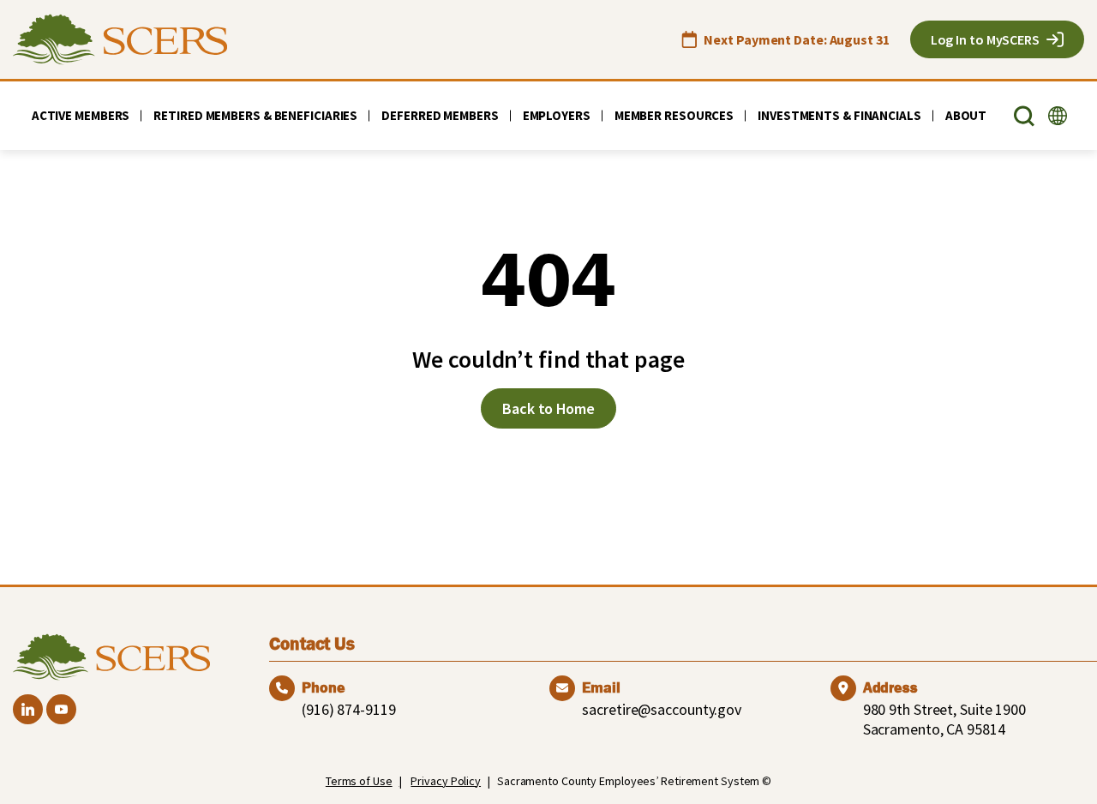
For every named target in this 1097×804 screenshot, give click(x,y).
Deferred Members (439, 115)
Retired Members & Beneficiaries (255, 115)
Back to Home (548, 408)
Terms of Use (359, 781)
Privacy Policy (446, 781)
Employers (556, 115)
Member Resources (674, 115)
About (966, 115)
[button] (1024, 116)
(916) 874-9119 (349, 709)
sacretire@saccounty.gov (661, 709)
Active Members (81, 115)
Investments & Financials (839, 115)
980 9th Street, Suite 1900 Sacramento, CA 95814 (944, 719)
